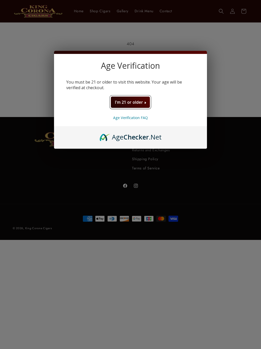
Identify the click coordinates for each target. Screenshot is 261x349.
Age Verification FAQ (130, 117)
